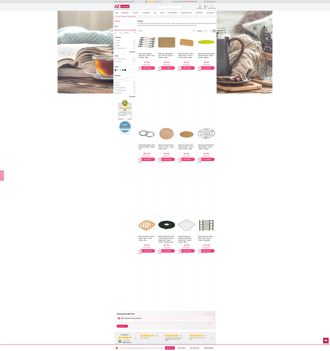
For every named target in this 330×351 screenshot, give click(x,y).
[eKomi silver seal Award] (146, 2)
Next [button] (212, 338)
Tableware (124, 16)
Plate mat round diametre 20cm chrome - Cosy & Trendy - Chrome (206, 147)
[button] (2, 175)
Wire (118, 43)
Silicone (119, 93)
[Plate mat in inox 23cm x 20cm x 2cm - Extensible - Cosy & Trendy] (206, 225)
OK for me (170, 348)
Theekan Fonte (121, 48)
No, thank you (194, 348)
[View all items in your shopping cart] (205, 6)
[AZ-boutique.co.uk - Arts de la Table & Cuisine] (121, 7)
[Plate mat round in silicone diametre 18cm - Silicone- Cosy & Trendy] (206, 42)
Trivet (163, 25)
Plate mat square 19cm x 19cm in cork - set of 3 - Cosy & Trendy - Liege (186, 55)
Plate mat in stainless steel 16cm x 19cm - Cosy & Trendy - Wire (146, 55)
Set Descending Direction (206, 31)
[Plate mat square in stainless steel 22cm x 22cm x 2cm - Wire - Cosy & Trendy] (186, 225)
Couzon (119, 61)
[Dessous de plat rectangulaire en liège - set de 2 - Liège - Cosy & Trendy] (167, 42)
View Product (146, 64)
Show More (132, 51)
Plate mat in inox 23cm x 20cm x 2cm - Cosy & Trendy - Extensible (205, 238)
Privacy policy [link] (208, 348)
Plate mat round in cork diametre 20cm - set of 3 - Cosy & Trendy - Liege (186, 147)
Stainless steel (121, 88)
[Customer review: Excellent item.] (125, 100)
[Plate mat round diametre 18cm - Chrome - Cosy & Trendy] (206, 134)
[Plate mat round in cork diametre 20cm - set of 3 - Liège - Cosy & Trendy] (186, 134)
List (214, 31)
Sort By (194, 30)
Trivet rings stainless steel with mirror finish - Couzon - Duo (147, 147)
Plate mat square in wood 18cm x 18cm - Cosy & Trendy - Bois (146, 238)
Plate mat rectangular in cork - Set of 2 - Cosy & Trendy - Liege (165, 55)
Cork (118, 82)
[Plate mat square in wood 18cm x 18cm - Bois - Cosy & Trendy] (147, 225)
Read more (122, 326)
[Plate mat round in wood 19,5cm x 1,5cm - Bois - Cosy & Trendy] (167, 134)
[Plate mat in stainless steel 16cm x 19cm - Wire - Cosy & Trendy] (147, 42)
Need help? (194, 1)
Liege (118, 40)
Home (118, 16)
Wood (118, 45)
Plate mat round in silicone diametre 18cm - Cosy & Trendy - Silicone (206, 55)
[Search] (184, 7)
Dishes (130, 16)
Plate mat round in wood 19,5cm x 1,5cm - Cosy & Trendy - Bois (166, 147)
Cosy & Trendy (208, 322)
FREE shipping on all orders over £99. (124, 1)
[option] (149, 337)
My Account (200, 8)
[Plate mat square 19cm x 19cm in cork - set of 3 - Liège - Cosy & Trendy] (186, 42)
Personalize (181, 348)
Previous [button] (135, 338)
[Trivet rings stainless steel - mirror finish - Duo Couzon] (147, 134)
